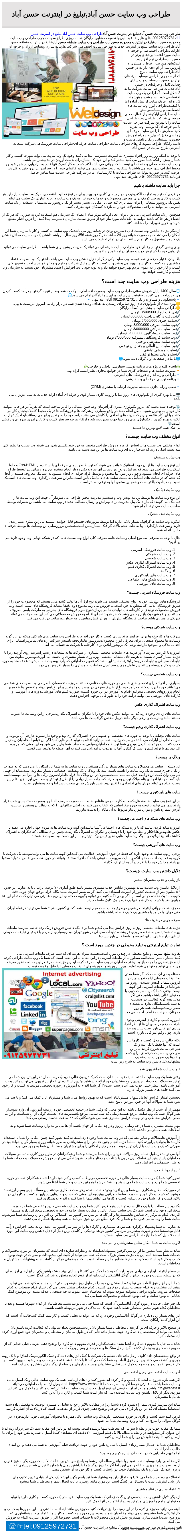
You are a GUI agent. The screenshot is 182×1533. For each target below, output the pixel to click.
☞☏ (42, 1526)
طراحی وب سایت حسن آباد (82, 34)
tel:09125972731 (50, 1526)
